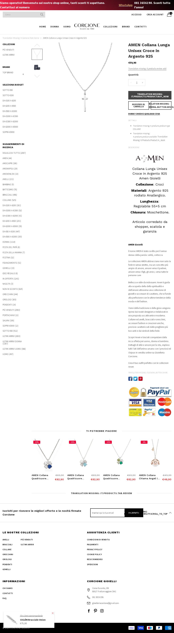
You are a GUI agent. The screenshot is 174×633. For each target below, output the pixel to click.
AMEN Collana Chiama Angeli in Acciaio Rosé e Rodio (149, 477)
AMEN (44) (7, 158)
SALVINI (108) (8, 320)
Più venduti (8, 50)
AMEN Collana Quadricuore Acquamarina (75, 477)
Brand (126, 26)
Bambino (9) (8, 184)
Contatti (140, 26)
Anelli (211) (8, 179)
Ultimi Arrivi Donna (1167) (12, 342)
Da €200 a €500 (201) (12, 221)
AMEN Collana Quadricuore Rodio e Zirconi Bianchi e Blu (41, 477)
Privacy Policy (94, 549)
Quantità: (133, 74)
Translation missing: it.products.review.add (147, 68)
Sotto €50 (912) (10, 330)
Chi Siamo (8, 588)
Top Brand (8, 72)
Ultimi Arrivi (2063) (11, 336)
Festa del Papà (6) (11, 247)
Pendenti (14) (9, 304)
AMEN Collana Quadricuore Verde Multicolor (113, 477)
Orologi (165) (9, 299)
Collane (7, 549)
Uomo (67, 26)
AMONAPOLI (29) (10, 168)
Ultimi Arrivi (8, 54)
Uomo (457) (8, 354)
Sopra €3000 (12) (10, 325)
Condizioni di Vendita (98, 539)
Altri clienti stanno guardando (31, 615)
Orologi (7, 559)
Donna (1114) (9, 241)
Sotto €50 (8, 90)
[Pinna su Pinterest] (140, 379)
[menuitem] (42, 26)
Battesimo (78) (10, 189)
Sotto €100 (8, 95)
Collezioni (110, 26)
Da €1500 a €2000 (10, 121)
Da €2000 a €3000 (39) (12, 226)
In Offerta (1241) (11, 278)
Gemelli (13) (8, 268)
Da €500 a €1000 (10, 111)
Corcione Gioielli (20, 628)
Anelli (6, 539)
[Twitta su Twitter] (135, 379)
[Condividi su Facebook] (130, 379)
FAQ (4, 598)
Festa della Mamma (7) (14, 252)
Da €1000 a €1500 (10, 116)
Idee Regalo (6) (10, 273)
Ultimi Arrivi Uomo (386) (14, 348)
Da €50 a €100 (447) (11, 231)
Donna (54, 26)
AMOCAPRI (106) (10, 163)
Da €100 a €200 (9, 100)
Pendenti (7, 564)
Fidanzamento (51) (12, 262)
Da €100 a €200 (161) (12, 205)
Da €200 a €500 (9, 105)
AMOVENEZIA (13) (10, 173)
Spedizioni (92, 564)
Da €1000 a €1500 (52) (12, 210)
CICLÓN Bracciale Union (33, 619)
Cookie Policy (94, 554)
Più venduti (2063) (11, 310)
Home (42, 26)
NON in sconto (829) (13, 289)
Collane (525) (9, 200)
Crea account (155, 14)
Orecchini (8, 554)
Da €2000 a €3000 (10, 126)
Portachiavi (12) (11, 315)
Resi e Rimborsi (95, 559)
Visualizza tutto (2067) (14, 153)
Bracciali (7, 544)
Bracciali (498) (10, 194)
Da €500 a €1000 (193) (12, 236)
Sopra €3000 (8, 132)
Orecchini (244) (10, 294)
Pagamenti (92, 544)
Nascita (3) (8, 283)
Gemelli (7, 569)
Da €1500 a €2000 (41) (12, 215)
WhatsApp (126, 5)
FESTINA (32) (8, 257)
